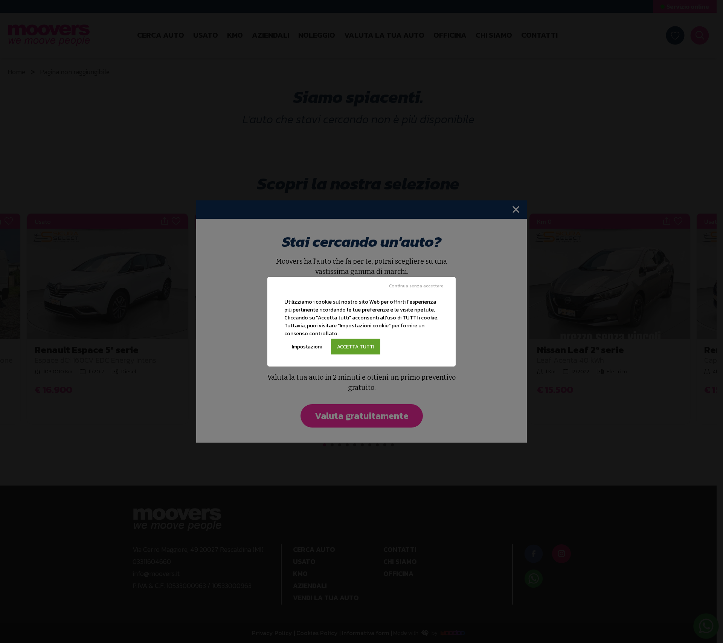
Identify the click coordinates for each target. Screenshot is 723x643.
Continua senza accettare (416, 286)
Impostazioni (307, 346)
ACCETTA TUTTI (355, 346)
